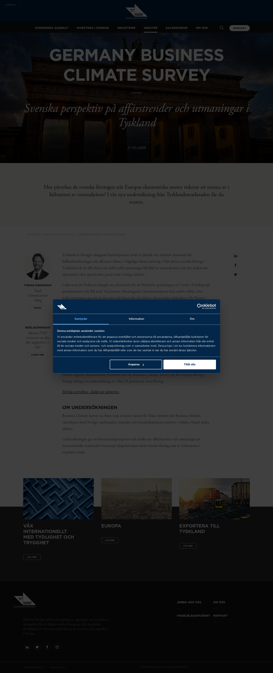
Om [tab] (192, 318)
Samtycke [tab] (80, 318)
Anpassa (133, 364)
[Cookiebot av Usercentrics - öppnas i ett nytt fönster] (199, 306)
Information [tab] (136, 318)
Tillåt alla (189, 364)
